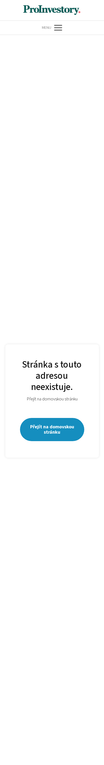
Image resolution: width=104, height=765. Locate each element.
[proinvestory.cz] (52, 10)
